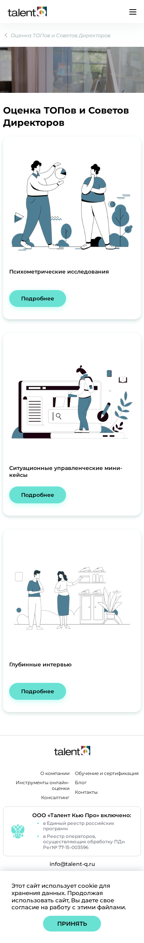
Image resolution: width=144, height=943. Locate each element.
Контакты (86, 792)
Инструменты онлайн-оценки (43, 785)
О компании (55, 773)
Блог (81, 782)
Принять (72, 923)
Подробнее (37, 298)
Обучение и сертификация (107, 773)
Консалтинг (55, 797)
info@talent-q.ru (72, 864)
